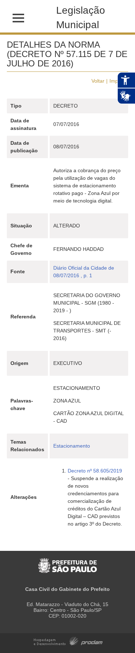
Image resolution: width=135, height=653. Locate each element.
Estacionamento (71, 446)
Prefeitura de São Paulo (67, 562)
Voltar (97, 81)
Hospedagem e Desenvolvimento (68, 640)
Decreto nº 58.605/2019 (95, 471)
